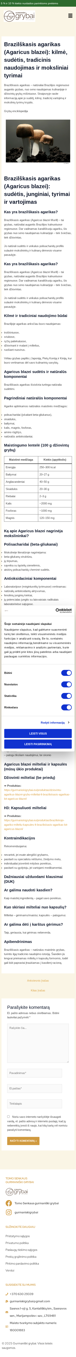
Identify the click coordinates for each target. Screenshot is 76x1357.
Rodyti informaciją (53, 722)
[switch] (66, 684)
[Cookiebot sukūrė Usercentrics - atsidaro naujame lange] (55, 610)
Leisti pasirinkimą (38, 743)
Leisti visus (38, 733)
